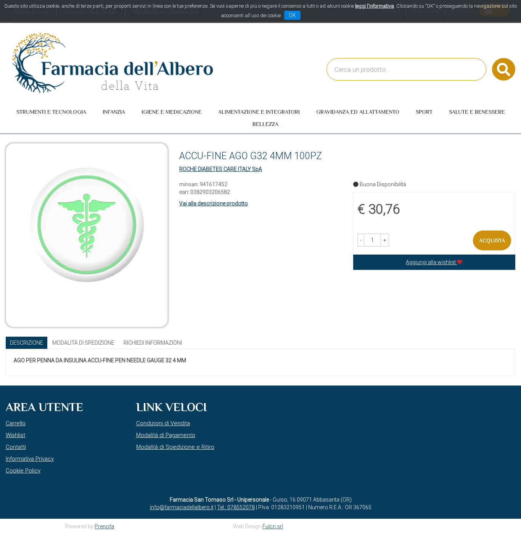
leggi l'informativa (374, 6)
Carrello (16, 423)
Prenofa (104, 526)
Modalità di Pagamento (165, 435)
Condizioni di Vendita (163, 423)
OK (292, 15)
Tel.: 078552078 (236, 507)
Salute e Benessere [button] (477, 112)
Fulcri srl (272, 526)
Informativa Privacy (30, 458)
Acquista (492, 240)
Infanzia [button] (114, 112)
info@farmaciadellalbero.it (182, 507)
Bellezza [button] (265, 124)
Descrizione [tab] (26, 343)
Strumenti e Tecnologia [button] (51, 112)
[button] (360, 240)
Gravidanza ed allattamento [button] (357, 112)
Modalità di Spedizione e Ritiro (175, 447)
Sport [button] (424, 112)
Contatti (16, 447)
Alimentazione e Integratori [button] (259, 112)
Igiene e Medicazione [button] (172, 112)
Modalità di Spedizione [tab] (83, 343)
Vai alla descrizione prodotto (213, 203)
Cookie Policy (23, 470)
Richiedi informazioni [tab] (153, 343)
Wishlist (15, 435)
